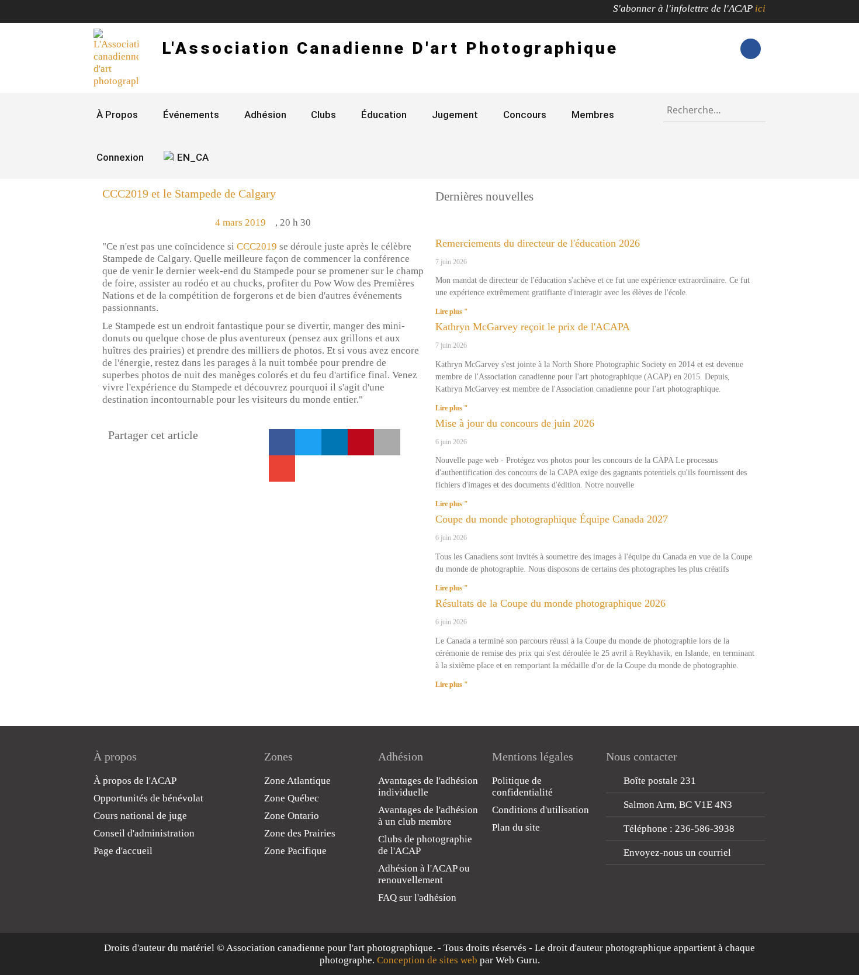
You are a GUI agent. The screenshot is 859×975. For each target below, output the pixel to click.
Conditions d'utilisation (540, 809)
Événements (191, 114)
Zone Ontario (291, 815)
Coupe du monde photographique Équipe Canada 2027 (551, 519)
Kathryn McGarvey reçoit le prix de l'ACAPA (532, 327)
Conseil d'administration (144, 833)
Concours (524, 114)
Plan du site (516, 827)
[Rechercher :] (714, 107)
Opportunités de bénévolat (148, 798)
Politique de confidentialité (522, 786)
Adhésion (265, 114)
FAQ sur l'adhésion (417, 897)
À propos (117, 114)
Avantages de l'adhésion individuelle (428, 786)
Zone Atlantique (297, 780)
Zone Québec (291, 798)
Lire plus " (451, 311)
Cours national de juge (140, 815)
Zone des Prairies (299, 833)
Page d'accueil (123, 850)
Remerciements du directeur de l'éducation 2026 (537, 243)
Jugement (455, 114)
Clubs (323, 114)
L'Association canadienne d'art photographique (390, 48)
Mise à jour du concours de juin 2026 (514, 423)
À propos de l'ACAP (134, 780)
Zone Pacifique (295, 850)
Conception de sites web (427, 960)
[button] (282, 442)
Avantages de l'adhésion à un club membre (428, 815)
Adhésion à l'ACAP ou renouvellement (424, 874)
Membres (592, 114)
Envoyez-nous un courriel (677, 852)
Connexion (120, 157)
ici (760, 8)
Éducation (384, 114)
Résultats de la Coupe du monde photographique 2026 (550, 603)
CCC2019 (257, 246)
